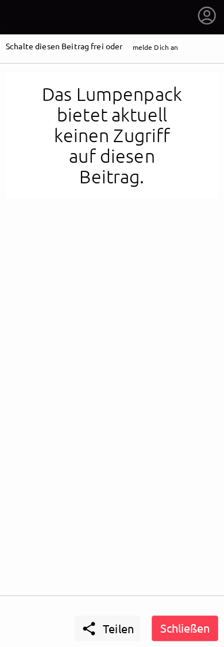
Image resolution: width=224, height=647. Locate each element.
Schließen (185, 628)
